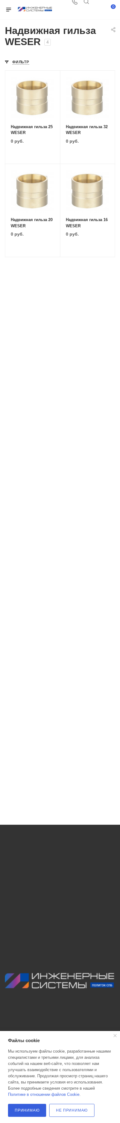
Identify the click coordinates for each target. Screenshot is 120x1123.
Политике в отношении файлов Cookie (43, 1094)
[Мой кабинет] (98, 3)
